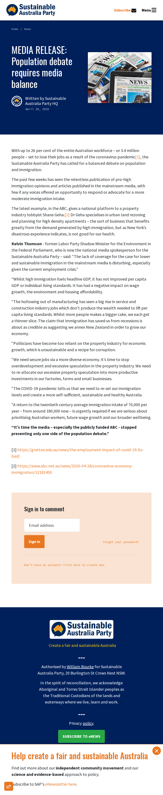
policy (88, 723)
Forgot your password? (121, 542)
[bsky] (8, 721)
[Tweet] (8, 710)
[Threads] (8, 699)
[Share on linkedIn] (8, 766)
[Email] (8, 666)
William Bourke (80, 666)
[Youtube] (8, 743)
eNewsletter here (60, 784)
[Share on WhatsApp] (8, 777)
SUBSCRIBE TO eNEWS (81, 736)
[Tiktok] (8, 755)
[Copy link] (8, 655)
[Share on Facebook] (8, 677)
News (27, 29)
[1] (137, 156)
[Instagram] (8, 688)
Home (14, 29)
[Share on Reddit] (8, 732)
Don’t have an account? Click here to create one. (65, 565)
